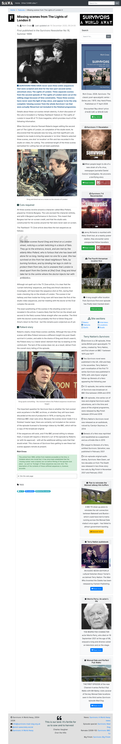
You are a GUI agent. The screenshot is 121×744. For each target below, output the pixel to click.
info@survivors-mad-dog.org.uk (26, 724)
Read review (89, 183)
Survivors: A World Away (23, 730)
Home (17, 3)
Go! (117, 3)
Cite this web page (26, 476)
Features (21, 10)
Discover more (96, 532)
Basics (85, 322)
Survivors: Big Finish (101, 737)
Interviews (104, 322)
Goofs (85, 327)
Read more (97, 589)
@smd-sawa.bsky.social (22, 727)
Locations (103, 325)
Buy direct (97, 117)
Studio (102, 327)
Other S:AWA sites (28, 3)
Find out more (96, 309)
